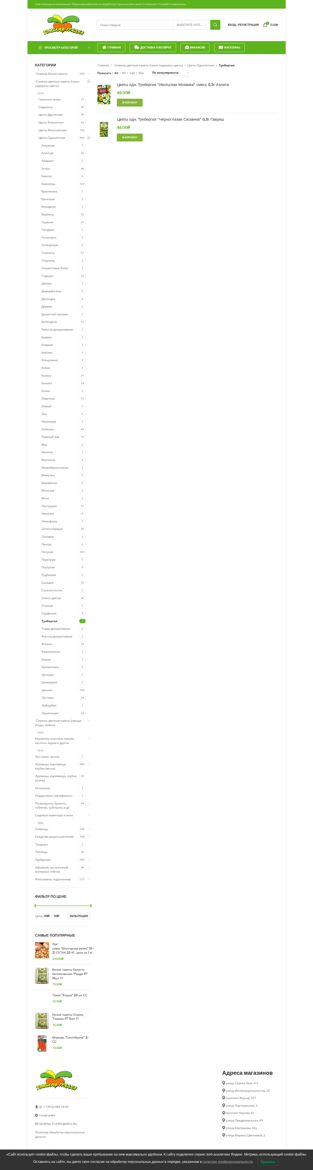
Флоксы (47, 644)
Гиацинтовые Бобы (55, 268)
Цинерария (49, 682)
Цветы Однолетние (51, 137)
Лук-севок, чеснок (47, 756)
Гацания (47, 222)
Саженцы (41, 829)
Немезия (48, 513)
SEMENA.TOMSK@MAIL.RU (58, 1124)
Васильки (48, 199)
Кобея (46, 368)
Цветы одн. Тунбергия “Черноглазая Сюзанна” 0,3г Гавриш (170, 119)
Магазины (232, 47)
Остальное (42, 788)
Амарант (48, 160)
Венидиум (49, 206)
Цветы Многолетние (52, 130)
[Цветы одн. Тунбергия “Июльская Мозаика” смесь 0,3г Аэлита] (103, 97)
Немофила (49, 521)
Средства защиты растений (54, 836)
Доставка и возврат (155, 47)
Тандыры (41, 844)
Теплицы (41, 852)
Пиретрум (49, 559)
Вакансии (197, 47)
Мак (44, 444)
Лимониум (49, 421)
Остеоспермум (52, 529)
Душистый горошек (55, 314)
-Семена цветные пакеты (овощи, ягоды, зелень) (58, 723)
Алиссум (48, 153)
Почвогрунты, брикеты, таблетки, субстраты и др (52, 805)
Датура (46, 283)
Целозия (48, 674)
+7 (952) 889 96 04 (55, 1107)
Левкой (46, 406)
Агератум (48, 145)
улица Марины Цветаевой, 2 (245, 1135)
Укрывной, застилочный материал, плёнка (51, 869)
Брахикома (49, 191)
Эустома (48, 697)
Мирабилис (50, 483)
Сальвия (48, 582)
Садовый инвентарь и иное (54, 815)
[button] (130, 102)
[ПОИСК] (215, 25)
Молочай (48, 490)
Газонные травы (49, 99)
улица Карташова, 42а (241, 1128)
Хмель (46, 659)
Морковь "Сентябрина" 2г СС (70, 1040)
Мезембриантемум (55, 467)
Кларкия (47, 345)
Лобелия (48, 429)
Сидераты (45, 107)
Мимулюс (48, 475)
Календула (49, 321)
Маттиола (48, 460)
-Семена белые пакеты (51, 73)
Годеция (47, 276)
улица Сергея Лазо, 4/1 (241, 1083)
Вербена (48, 214)
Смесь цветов (51, 598)
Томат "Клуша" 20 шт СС (69, 995)
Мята (45, 498)
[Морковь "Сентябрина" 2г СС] (42, 1044)
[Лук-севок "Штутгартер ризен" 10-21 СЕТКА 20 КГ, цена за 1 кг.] (42, 951)
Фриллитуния (51, 651)
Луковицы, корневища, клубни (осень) (56, 778)
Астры (46, 168)
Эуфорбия (49, 705)
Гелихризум (50, 245)
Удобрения (43, 859)
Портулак (48, 567)
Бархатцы (48, 184)
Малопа (47, 452)
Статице (47, 605)
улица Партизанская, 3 (241, 1105)
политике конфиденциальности (228, 1162)
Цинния (47, 690)
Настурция (49, 506)
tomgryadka (47, 1115)
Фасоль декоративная (57, 636)
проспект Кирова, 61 (239, 1113)
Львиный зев (50, 437)
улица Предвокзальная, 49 (244, 1120)
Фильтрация (79, 916)
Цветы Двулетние (50, 114)
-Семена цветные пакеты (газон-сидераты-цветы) (57, 83)
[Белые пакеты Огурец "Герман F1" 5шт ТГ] (42, 1021)
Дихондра (48, 299)
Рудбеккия (49, 575)
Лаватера (48, 398)
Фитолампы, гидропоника (53, 879)
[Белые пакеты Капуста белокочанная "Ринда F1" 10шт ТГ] (42, 977)
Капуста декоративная (57, 329)
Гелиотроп (49, 237)
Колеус (46, 375)
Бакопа (47, 176)
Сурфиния (49, 613)
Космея (47, 383)
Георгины (48, 260)
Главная (114, 47)
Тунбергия (49, 621)
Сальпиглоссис (52, 590)
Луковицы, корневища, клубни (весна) (50, 766)
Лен (44, 414)
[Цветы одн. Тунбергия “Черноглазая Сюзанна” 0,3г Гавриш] (103, 129)
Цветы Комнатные (51, 122)
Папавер (48, 536)
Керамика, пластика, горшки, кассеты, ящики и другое (55, 741)
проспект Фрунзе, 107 (240, 1098)
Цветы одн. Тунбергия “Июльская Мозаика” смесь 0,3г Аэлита (173, 84)
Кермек (47, 337)
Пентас (47, 544)
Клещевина (50, 360)
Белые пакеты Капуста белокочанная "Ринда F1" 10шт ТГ (70, 974)
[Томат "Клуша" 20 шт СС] (42, 999)
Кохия (46, 391)
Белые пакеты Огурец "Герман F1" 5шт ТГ (67, 1017)
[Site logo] (63, 24)
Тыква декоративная (56, 628)
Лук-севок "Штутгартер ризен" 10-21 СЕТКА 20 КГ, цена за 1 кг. (73, 948)
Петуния (47, 552)
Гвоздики (48, 229)
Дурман (47, 306)
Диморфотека (51, 291)
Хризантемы (50, 667)
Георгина (48, 253)
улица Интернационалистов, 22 (247, 1090)
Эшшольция (50, 713)
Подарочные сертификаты (53, 795)
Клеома (47, 352)
